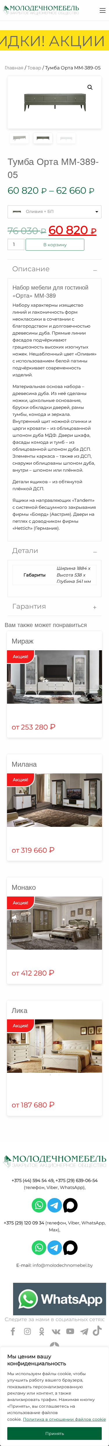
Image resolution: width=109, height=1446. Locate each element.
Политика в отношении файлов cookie (64, 1419)
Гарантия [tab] (29, 606)
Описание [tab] (31, 269)
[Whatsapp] (39, 1205)
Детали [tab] (25, 550)
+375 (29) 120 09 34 (24, 1223)
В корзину (55, 244)
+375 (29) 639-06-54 (77, 1180)
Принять (54, 1433)
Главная (14, 68)
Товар (34, 68)
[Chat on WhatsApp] (59, 1299)
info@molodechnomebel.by (63, 1265)
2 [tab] (59, 1075)
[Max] (70, 1205)
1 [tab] (50, 1075)
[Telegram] (54, 1205)
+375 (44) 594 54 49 (32, 1180)
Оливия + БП (40, 211)
